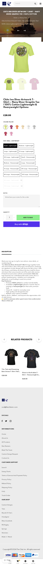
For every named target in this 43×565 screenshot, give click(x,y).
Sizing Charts (6, 471)
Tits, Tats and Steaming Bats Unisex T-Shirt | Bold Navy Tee (11, 371)
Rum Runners (6, 446)
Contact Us (5, 458)
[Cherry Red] (5, 133)
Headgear (5, 517)
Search (4, 467)
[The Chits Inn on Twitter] (6, 421)
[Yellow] (5, 127)
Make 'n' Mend (7, 537)
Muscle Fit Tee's (7, 513)
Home (4, 434)
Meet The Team (7, 450)
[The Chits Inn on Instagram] (10, 421)
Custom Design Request (10, 454)
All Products (6, 442)
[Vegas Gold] (23, 127)
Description (6, 251)
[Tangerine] (17, 127)
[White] (28, 127)
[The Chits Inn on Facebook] (2, 421)
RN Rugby (5, 525)
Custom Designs (7, 505)
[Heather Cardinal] (11, 127)
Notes (5, 193)
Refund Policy (6, 483)
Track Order (6, 495)
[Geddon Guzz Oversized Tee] (19, 30)
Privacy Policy (6, 479)
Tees (3, 509)
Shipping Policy (7, 487)
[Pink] (11, 133)
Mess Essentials (7, 521)
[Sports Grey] (34, 127)
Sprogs (4, 529)
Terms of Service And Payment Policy (14, 475)
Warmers (5, 533)
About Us (5, 438)
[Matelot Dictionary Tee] (25, 30)
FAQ (3, 491)
